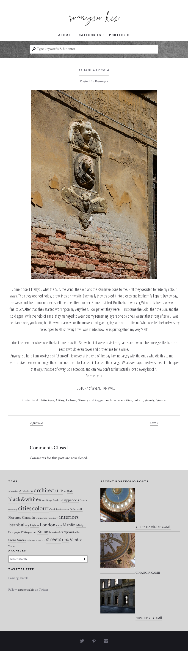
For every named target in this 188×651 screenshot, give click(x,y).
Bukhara (57, 500)
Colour (71, 400)
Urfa (65, 540)
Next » (154, 423)
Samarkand (54, 532)
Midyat (81, 525)
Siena (12, 540)
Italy (27, 525)
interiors (69, 517)
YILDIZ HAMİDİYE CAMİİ (153, 527)
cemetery (12, 509)
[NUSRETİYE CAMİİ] (117, 599)
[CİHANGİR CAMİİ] (117, 553)
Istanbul (16, 524)
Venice (161, 400)
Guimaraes (41, 518)
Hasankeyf (52, 518)
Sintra (21, 540)
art (65, 491)
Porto (24, 532)
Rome (42, 532)
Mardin (69, 525)
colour (138, 400)
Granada (28, 517)
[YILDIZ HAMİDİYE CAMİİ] (117, 508)
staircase (31, 540)
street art (40, 540)
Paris (10, 532)
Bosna (42, 500)
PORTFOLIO (119, 35)
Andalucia (26, 491)
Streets (83, 400)
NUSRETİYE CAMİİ (148, 618)
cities (128, 400)
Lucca (59, 525)
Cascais (83, 500)
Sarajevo (66, 532)
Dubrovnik (76, 509)
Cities (60, 400)
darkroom (64, 509)
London (47, 524)
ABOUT (64, 35)
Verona (12, 546)
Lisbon (34, 525)
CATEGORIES (90, 35)
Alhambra (13, 491)
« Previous (36, 423)
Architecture (45, 400)
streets (149, 400)
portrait (32, 532)
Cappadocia (70, 500)
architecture (114, 400)
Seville (76, 532)
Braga (49, 500)
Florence (14, 517)
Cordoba (54, 509)
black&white (23, 499)
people (17, 532)
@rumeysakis (25, 590)
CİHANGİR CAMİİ (147, 573)
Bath (70, 491)
